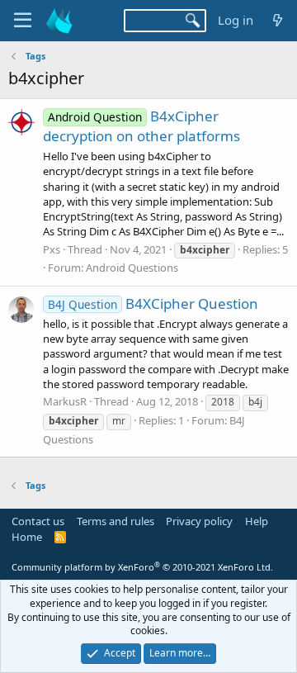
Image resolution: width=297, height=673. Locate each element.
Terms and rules (115, 521)
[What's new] (278, 20)
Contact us (38, 521)
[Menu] (22, 20)
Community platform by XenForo (142, 567)
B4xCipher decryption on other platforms (141, 126)
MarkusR (65, 401)
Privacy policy (199, 521)
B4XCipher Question (153, 303)
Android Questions (132, 267)
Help (256, 521)
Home (27, 536)
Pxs (51, 249)
